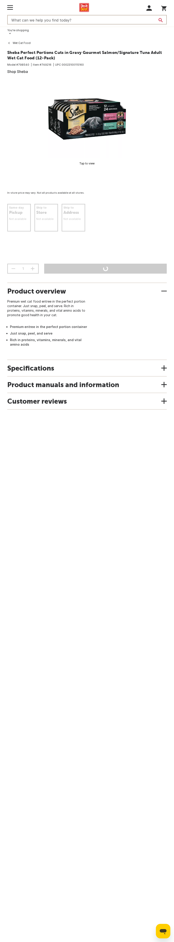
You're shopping (18, 30)
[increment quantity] (32, 268)
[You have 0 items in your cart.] (164, 7)
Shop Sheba (17, 71)
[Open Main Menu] (10, 7)
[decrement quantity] (13, 268)
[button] (149, 8)
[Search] (161, 20)
